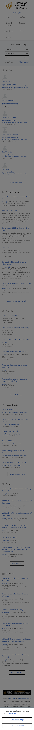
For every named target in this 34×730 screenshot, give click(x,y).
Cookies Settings (17, 719)
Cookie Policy (12, 713)
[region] (17, 719)
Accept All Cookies (17, 725)
